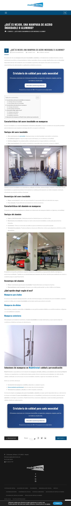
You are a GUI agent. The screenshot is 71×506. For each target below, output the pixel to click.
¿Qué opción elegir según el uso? (14, 110)
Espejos (56, 488)
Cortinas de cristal (9, 488)
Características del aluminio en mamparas (16, 105)
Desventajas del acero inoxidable (16, 103)
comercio (10, 31)
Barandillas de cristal (45, 488)
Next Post (60, 438)
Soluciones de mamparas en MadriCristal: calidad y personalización (22, 117)
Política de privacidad (19, 499)
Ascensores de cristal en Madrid (55, 491)
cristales (47, 52)
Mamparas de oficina (13, 113)
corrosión (22, 136)
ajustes (48, 504)
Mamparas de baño (11, 491)
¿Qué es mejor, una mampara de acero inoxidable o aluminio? (37, 49)
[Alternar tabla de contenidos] (37, 97)
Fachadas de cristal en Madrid (14, 495)
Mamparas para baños (13, 112)
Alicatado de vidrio (22, 488)
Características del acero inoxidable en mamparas (18, 100)
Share (26, 438)
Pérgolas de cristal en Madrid (33, 495)
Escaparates (33, 488)
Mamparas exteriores (13, 115)
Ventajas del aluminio (13, 106)
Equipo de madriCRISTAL (18, 52)
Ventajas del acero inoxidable (15, 101)
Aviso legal (7, 499)
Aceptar (58, 503)
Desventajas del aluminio (14, 108)
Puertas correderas (38, 491)
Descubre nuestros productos (35, 85)
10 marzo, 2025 (31, 52)
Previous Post (11, 438)
